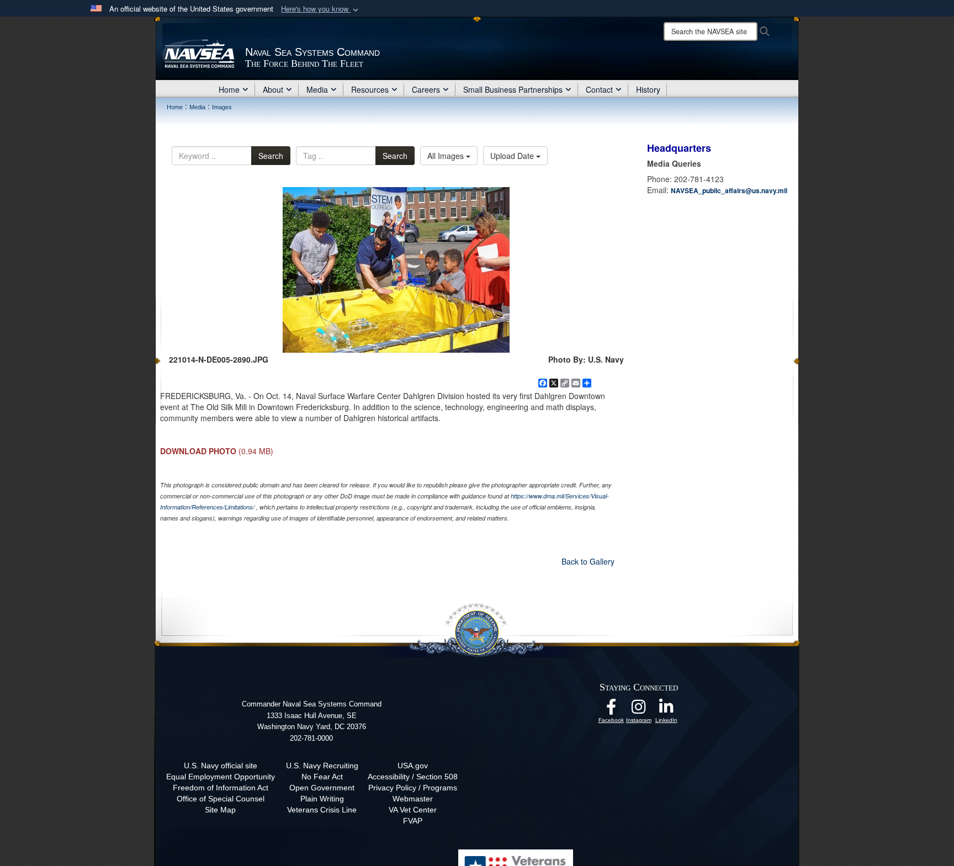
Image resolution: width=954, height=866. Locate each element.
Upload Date (513, 155)
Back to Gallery (587, 561)
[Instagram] (639, 709)
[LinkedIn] (666, 709)
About (273, 89)
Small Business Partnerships (513, 89)
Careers (426, 89)
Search (270, 155)
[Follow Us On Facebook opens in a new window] (611, 709)
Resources (370, 89)
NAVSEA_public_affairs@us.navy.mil (729, 190)
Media (317, 89)
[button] (321, 9)
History (648, 89)
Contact (599, 89)
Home (229, 89)
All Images (446, 155)
